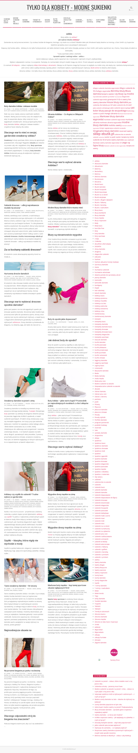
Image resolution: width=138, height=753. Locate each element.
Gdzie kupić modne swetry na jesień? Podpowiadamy (114, 707)
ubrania (77, 509)
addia (37, 109)
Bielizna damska (100, 177)
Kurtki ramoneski (101, 355)
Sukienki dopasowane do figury (106, 498)
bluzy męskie (99, 218)
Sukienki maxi (100, 518)
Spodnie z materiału (102, 474)
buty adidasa (14, 506)
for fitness (26, 675)
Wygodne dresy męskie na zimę (61, 494)
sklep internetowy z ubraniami (45, 65)
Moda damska (100, 376)
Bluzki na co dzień (101, 195)
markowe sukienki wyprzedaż (114, 120)
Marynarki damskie (101, 371)
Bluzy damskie (100, 215)
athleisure (16, 322)
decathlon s (40, 210)
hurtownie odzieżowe (102, 272)
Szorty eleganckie (101, 580)
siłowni (31, 677)
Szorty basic (99, 575)
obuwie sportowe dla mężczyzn (58, 594)
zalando (79, 412)
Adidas (16, 124)
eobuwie (50, 324)
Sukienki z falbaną (101, 547)
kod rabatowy (99, 290)
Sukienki (98, 485)
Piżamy (97, 404)
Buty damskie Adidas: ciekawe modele (20, 106)
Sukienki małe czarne (102, 516)
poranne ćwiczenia (18, 677)
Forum (58, 412)
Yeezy (73, 412)
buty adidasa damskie (25, 506)
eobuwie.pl (51, 412)
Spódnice (98, 441)
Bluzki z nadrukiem (101, 208)
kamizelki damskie (101, 283)
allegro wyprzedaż (104, 91)
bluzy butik (78, 210)
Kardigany (98, 285)
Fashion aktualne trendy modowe (107, 262)
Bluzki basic (99, 184)
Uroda (97, 624)
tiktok (97, 591)
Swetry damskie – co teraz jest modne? (108, 715)
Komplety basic (100, 322)
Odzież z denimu (101, 397)
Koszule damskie (101, 340)
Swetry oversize (100, 570)
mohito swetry (115, 125)
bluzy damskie (53, 227)
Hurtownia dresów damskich (16, 274)
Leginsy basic (99, 366)
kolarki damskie (100, 293)
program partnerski (102, 422)
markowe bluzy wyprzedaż (68, 212)
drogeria (98, 252)
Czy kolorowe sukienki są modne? (104, 97)
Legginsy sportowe (101, 363)
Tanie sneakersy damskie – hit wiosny (20, 586)
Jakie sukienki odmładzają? (101, 108)
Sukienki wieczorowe (102, 544)
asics (49, 592)
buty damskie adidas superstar (17, 111)
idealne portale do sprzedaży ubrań (108, 275)
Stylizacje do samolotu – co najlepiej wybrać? (111, 728)
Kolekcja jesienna (101, 298)
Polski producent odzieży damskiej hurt (21, 279)
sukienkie (101, 137)
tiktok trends (99, 593)
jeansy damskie (100, 277)
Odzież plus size (100, 394)
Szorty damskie (100, 578)
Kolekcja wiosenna (101, 309)
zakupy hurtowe (100, 637)
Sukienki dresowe (101, 500)
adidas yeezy (26, 503)
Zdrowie (97, 640)
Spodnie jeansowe (101, 467)
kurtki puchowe (100, 353)
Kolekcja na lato (100, 303)
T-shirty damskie (101, 586)
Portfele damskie (101, 420)
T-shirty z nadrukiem (102, 588)
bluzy (71, 71)
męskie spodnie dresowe (75, 499)
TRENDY (97, 606)
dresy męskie (63, 499)
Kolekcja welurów (101, 306)
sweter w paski (109, 137)
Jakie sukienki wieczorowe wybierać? (108, 725)
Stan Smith (68, 412)
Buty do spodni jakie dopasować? (62, 319)
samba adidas (8, 508)
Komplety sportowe (102, 337)
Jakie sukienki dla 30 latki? (122, 105)
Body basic (98, 226)
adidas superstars (15, 503)
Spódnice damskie (101, 446)
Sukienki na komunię (102, 529)
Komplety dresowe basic (103, 332)
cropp (97, 239)
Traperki (98, 604)
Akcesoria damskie (101, 164)
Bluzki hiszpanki (100, 189)
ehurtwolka (118, 97)
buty (5, 111)
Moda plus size (100, 381)
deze (82, 322)
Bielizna (97, 174)
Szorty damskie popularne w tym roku (108, 704)
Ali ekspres (16, 65)
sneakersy (41, 111)
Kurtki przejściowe (101, 350)
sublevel (98, 479)
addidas (50, 121)
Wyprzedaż (99, 630)
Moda (97, 373)
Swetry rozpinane (101, 573)
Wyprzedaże (99, 632)
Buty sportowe (63, 409)
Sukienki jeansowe (101, 511)
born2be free (99, 228)
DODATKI (98, 246)
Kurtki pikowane (100, 347)
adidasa (109, 71)
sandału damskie (101, 433)
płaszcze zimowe (101, 412)
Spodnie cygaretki (101, 456)
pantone (98, 399)
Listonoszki (99, 368)
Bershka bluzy (118, 90)
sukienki (95, 137)
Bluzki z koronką (100, 205)
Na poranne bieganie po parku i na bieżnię (22, 671)
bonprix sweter (107, 94)
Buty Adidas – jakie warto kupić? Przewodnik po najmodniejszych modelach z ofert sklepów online (68, 403)
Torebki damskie (101, 601)
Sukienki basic (19, 210)
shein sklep (21, 405)
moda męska (99, 378)
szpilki (9, 517)
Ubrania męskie (100, 619)
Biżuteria (98, 182)
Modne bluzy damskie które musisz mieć (65, 207)
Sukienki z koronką (101, 552)
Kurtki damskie (100, 342)
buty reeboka (64, 592)
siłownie (37, 677)
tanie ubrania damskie (28, 212)
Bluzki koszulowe (101, 192)
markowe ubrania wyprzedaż (110, 122)
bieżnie (6, 675)
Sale (96, 430)
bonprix (6, 590)
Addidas (59, 136)
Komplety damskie (101, 324)
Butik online (95, 68)
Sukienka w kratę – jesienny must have (108, 686)
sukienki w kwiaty (101, 542)
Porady (97, 415)
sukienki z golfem (101, 549)
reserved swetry (125, 131)
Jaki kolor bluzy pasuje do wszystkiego (114, 109)
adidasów (73, 121)
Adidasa (81, 144)
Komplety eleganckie (102, 334)
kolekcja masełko (101, 301)
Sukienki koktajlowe (102, 513)
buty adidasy (37, 506)
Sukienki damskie (101, 492)
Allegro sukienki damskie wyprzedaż (106, 88)
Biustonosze (99, 179)
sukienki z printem (101, 557)
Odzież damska (100, 391)
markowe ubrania (78, 123)
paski (96, 402)
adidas (74, 37)
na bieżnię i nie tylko (37, 675)
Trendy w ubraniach (102, 611)
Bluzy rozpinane (100, 221)
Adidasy (76, 40)
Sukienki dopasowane (102, 495)
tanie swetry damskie (115, 140)
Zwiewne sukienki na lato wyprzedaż (115, 146)
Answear (55, 410)
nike (20, 278)
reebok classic (31, 280)
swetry (97, 560)
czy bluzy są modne (124, 93)
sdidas (35, 111)
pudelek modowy (101, 425)
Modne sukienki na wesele (104, 384)
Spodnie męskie (63, 497)
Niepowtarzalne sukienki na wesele (107, 386)
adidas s (61, 121)
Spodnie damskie (101, 459)
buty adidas (28, 505)
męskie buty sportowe (76, 592)
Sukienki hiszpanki (101, 508)
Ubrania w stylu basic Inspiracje (106, 622)
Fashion (97, 259)
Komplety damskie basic (103, 327)
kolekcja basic (100, 296)
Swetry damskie (100, 562)
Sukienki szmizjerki (101, 539)
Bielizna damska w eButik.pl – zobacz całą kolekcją (113, 736)
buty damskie (19, 403)
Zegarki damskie (100, 643)
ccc (79, 322)
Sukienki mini (99, 523)
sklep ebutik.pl (57, 596)
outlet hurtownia (28, 278)
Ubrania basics (100, 614)
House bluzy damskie (117, 102)
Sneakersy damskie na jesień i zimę (19, 401)
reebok (15, 590)
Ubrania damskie (101, 617)
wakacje (97, 627)
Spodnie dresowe (101, 461)
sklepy (97, 438)
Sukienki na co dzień (102, 526)
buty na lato (39, 403)
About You (79, 409)
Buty (96, 231)
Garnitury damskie (101, 265)
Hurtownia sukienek (102, 270)
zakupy (97, 635)
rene (55, 324)
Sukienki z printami (102, 555)
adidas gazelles (9, 501)
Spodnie (98, 454)
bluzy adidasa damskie (65, 123)
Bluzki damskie (100, 187)
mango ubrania (110, 113)
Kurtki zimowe (100, 358)
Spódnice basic (100, 443)
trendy (80, 436)
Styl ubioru (99, 477)
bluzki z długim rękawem (104, 200)
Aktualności (99, 166)
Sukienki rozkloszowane (103, 536)
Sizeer (62, 412)
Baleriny (98, 169)
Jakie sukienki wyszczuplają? (120, 108)
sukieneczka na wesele (122, 134)
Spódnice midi (100, 451)
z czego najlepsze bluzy (61, 214)
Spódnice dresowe (101, 448)
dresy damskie (19, 276)
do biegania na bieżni (15, 675)
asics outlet (56, 592)
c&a (17, 278)
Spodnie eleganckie (102, 464)
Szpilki (97, 583)
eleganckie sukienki (102, 254)
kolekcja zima (99, 311)
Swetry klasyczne (101, 567)
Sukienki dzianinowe (102, 503)
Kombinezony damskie (103, 316)
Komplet (98, 319)
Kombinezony (99, 314)
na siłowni (7, 677)
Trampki (32, 411)
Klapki (97, 288)
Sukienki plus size (101, 534)
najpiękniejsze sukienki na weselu (115, 128)
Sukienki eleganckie (102, 505)
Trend (50, 535)
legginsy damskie (101, 360)
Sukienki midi (99, 521)
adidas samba (34, 501)
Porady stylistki (20, 673)
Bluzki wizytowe (100, 197)
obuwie (30, 111)
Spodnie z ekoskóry (101, 472)
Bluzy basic (99, 210)
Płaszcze (98, 407)
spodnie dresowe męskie (65, 500)
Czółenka (98, 241)
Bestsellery (99, 171)
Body (96, 223)
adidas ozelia (19, 501)
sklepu (124, 62)
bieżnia (39, 673)
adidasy (79, 121)
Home (97, 267)
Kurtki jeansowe (100, 345)
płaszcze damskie (101, 410)
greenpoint (112, 99)
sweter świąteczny (122, 137)
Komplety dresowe (101, 329)
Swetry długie (99, 565)
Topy (96, 596)
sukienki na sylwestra (102, 531)
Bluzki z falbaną (100, 202)
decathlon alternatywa (103, 244)
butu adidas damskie (17, 505)
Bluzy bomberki (100, 213)
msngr (101, 128)
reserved (98, 428)
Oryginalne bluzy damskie (106, 130)
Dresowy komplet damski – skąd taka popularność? (113, 723)
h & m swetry (122, 99)
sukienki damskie (101, 490)
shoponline (23, 109)
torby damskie (100, 599)
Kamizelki (98, 280)
